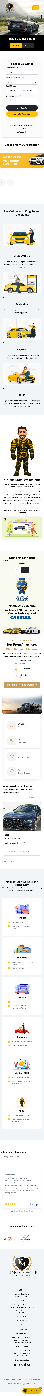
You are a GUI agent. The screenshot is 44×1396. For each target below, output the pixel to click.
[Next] (8, 177)
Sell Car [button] (28, 45)
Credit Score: (11, 86)
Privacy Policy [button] (19, 1384)
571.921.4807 (22, 1329)
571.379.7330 (22, 1316)
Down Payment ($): (13, 96)
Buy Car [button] (16, 45)
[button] (12, 1211)
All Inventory (32, 797)
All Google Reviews (9, 1156)
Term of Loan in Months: (16, 78)
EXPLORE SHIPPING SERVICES (20, 685)
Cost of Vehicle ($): (13, 68)
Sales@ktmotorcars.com (23, 1305)
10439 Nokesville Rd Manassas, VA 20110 (22, 1295)
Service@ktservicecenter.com (23, 1307)
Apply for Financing (22, 114)
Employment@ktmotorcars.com (22, 1310)
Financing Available (22, 851)
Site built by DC (30, 1384)
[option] (22, 162)
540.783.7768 (22, 1321)
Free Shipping (10, 851)
